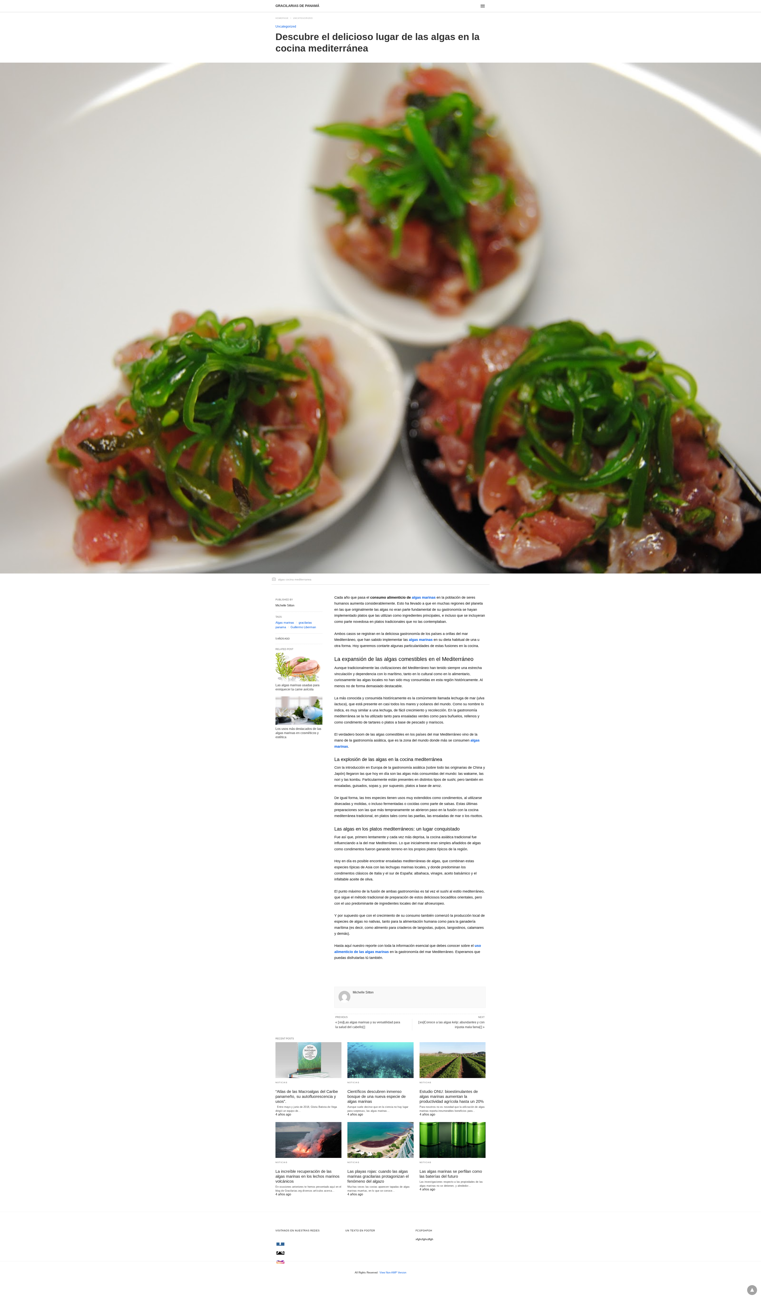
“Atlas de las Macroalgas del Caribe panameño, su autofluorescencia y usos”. (306, 1096)
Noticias (281, 1082)
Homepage (282, 18)
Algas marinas (284, 622)
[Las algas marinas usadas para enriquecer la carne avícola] (298, 667)
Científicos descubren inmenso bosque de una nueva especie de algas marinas (376, 1096)
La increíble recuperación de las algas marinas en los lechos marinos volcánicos (307, 1176)
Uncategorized (303, 18)
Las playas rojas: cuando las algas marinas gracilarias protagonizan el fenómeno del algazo (378, 1176)
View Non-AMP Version (393, 1272)
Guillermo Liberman (303, 627)
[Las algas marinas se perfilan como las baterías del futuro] (453, 1140)
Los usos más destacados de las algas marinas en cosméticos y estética (298, 733)
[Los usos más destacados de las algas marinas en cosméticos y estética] (298, 710)
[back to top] (752, 1290)
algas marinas (424, 597)
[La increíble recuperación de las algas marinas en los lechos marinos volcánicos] (308, 1140)
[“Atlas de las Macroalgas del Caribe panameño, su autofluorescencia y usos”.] (308, 1060)
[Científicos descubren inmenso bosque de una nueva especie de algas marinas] (380, 1060)
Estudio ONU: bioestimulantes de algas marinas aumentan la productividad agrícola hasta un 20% (452, 1096)
